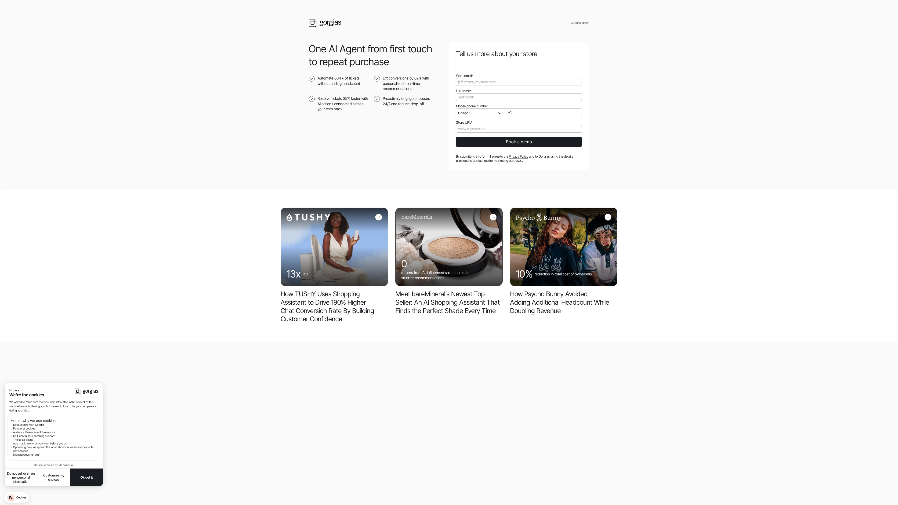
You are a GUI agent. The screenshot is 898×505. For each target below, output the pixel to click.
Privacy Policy (518, 156)
